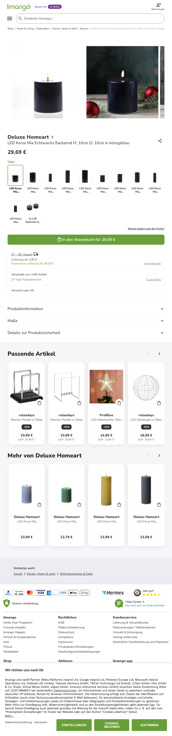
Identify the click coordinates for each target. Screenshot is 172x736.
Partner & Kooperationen (19, 637)
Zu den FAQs (153, 279)
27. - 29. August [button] (22, 254)
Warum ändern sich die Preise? (146, 228)
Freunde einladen (14, 627)
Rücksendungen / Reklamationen (134, 627)
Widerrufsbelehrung (71, 627)
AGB (61, 623)
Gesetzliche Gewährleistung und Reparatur (141, 642)
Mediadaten (10, 652)
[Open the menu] (9, 18)
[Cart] (39, 403)
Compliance (65, 637)
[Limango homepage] (19, 7)
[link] (33, 179)
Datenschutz (66, 632)
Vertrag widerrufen (125, 637)
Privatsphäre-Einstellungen (76, 647)
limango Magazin (14, 632)
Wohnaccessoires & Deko (76, 574)
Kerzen (18, 574)
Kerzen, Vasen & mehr (41, 574)
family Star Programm (17, 623)
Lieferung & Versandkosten (131, 623)
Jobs (6, 642)
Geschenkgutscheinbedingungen (79, 652)
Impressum (65, 642)
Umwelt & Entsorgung (127, 632)
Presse (7, 647)
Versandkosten (152, 263)
